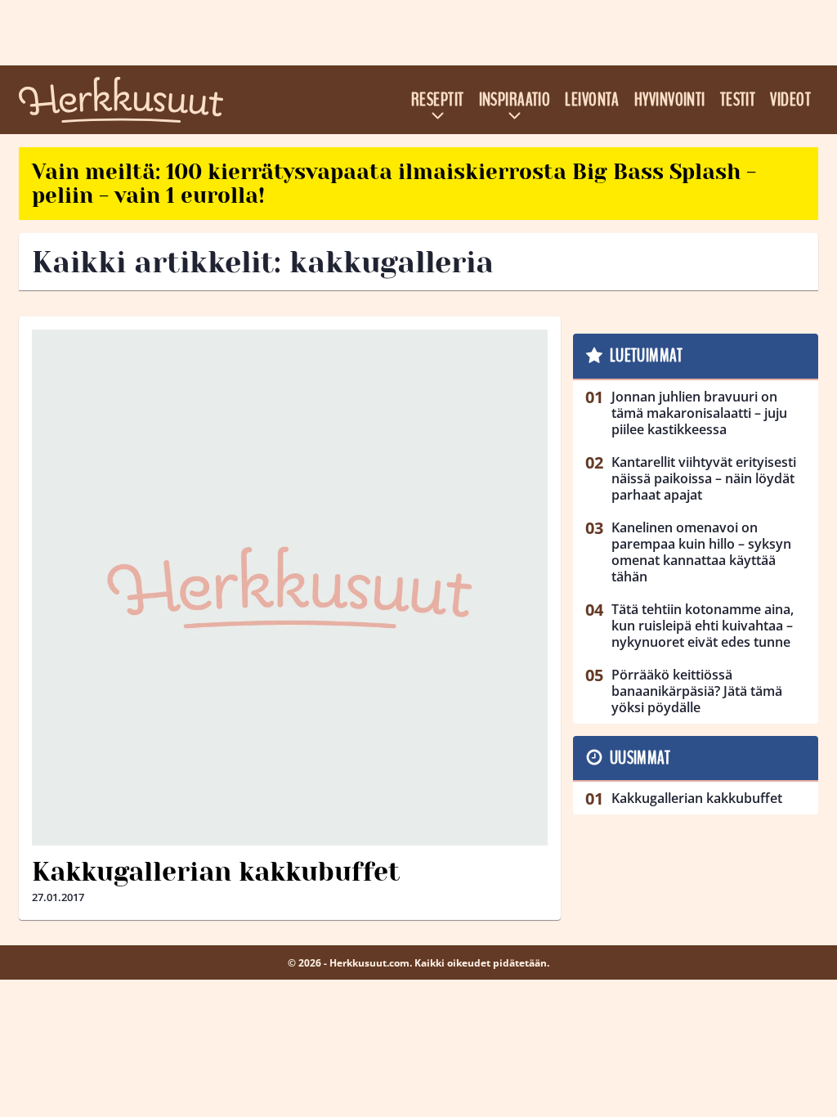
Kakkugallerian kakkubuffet (216, 872)
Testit (738, 99)
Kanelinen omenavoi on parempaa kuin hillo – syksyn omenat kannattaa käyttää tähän (701, 551)
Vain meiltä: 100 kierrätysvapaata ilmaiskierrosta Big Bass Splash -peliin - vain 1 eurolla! (394, 183)
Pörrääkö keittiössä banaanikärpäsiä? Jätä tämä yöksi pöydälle (696, 691)
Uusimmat (640, 758)
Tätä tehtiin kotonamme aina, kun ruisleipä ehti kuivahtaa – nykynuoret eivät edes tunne (702, 625)
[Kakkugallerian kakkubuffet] (290, 588)
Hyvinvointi (669, 99)
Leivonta (592, 99)
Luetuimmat (646, 355)
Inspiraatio (515, 99)
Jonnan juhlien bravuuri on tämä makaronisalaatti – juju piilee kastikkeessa (699, 413)
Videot (790, 99)
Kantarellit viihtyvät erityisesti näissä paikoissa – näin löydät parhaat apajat (703, 478)
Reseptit (437, 99)
